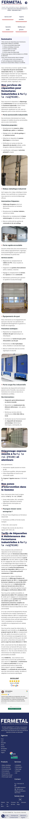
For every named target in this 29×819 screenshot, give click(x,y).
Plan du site (8, 804)
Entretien (17, 771)
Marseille (3, 743)
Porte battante (5, 771)
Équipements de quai (7, 775)
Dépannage (18, 769)
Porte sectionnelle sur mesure (12, 7)
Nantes (3, 746)
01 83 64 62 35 (20, 783)
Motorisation (18, 767)
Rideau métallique (6, 765)
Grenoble (3, 750)
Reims (2, 744)
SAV (16, 773)
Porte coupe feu (6, 773)
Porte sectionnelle (6, 769)
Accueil (3, 7)
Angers (3, 752)
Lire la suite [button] (3, 703)
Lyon (2, 741)
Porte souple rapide (7, 777)
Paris (2, 739)
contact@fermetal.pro (20, 787)
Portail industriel (6, 767)
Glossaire (23, 802)
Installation (18, 765)
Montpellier (4, 748)
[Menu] (26, 3)
